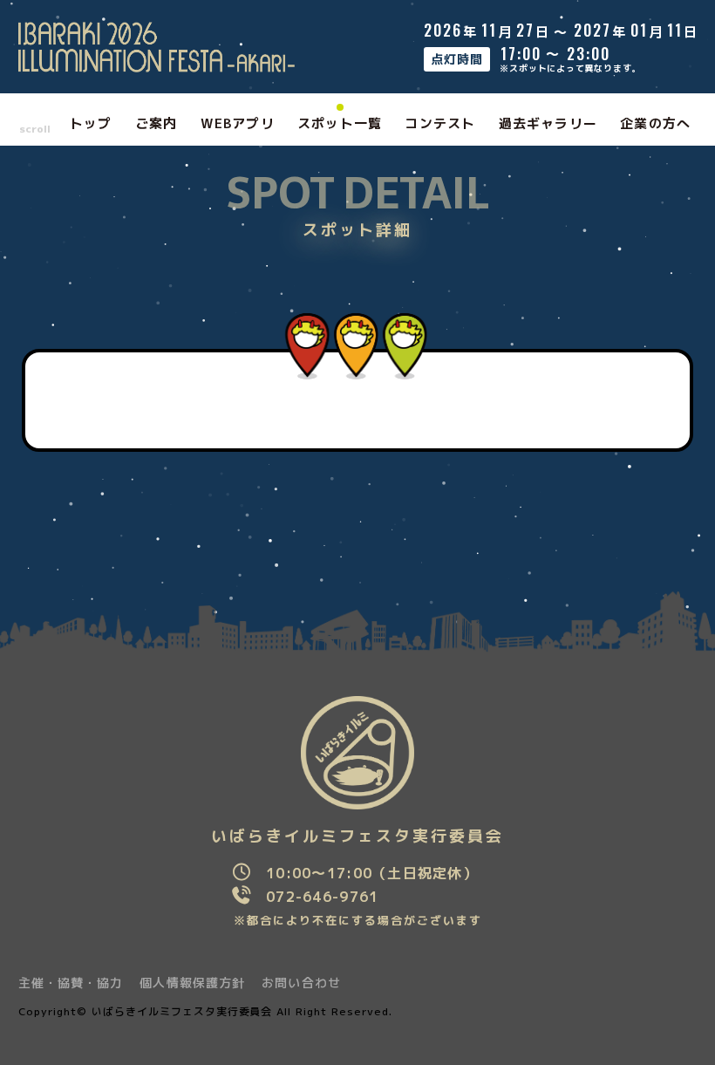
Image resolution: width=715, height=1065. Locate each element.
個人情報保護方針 (192, 982)
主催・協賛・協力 (71, 982)
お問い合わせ (301, 982)
